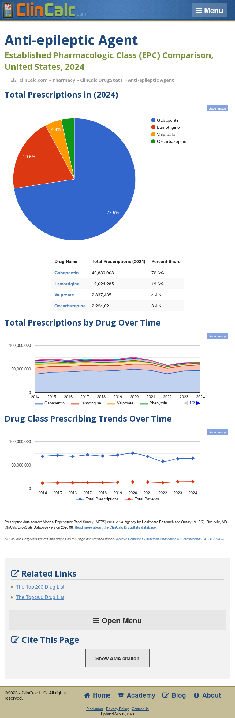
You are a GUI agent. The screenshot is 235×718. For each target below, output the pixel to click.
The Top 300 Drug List (40, 597)
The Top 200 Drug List (40, 586)
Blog (178, 694)
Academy (140, 694)
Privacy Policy (117, 708)
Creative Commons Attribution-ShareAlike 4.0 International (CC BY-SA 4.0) (169, 538)
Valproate (64, 295)
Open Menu (120, 620)
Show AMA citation (117, 658)
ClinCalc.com (33, 80)
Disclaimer (94, 708)
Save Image (217, 108)
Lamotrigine (67, 284)
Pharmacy (64, 80)
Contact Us (140, 708)
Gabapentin (66, 273)
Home (101, 694)
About (210, 694)
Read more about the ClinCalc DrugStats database (115, 527)
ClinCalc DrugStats (101, 80)
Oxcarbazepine (70, 306)
